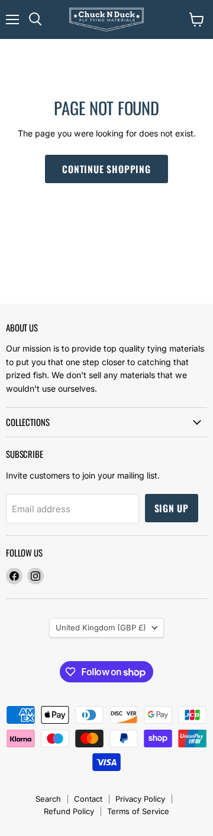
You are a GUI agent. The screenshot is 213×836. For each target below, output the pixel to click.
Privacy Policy (140, 799)
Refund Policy (69, 811)
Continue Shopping (106, 169)
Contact (88, 799)
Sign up (171, 508)
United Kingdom (101, 627)
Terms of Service (138, 811)
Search (48, 799)
